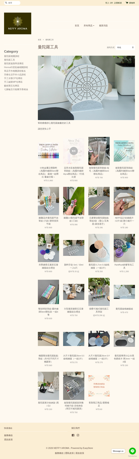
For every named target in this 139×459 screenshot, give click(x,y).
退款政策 (8, 439)
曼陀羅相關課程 (11, 56)
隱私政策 (69, 453)
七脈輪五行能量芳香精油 (16, 89)
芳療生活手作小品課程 (15, 74)
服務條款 (8, 435)
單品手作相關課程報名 (15, 71)
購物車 (132, 3)
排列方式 (111, 47)
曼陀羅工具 (9, 60)
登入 (107, 3)
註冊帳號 (118, 3)
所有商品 (88, 25)
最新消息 (103, 25)
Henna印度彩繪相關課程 (16, 67)
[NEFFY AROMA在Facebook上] (73, 435)
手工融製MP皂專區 (13, 82)
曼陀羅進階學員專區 (14, 63)
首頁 (77, 25)
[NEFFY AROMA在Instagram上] (77, 435)
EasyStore (88, 448)
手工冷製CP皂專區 (13, 78)
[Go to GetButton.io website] (132, 456)
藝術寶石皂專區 (11, 86)
